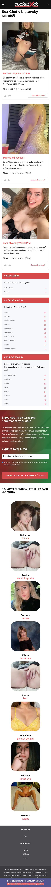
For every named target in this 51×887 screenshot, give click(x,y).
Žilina (25, 404)
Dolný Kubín (25, 288)
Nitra (25, 387)
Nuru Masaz (25, 332)
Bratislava (25, 379)
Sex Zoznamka (25, 341)
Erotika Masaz (25, 320)
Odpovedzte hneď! (38, 95)
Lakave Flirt (25, 328)
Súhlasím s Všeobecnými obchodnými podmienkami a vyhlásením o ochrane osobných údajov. (26, 464)
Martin (25, 292)
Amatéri (25, 312)
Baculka (25, 316)
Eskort (25, 324)
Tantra (25, 345)
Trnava (25, 400)
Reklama (26, 854)
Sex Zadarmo (25, 337)
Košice (25, 383)
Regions (25, 858)
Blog (25, 836)
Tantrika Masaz (25, 349)
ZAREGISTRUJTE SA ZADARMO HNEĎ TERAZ (25, 475)
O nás (25, 850)
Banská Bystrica (25, 375)
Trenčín (25, 395)
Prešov (25, 391)
